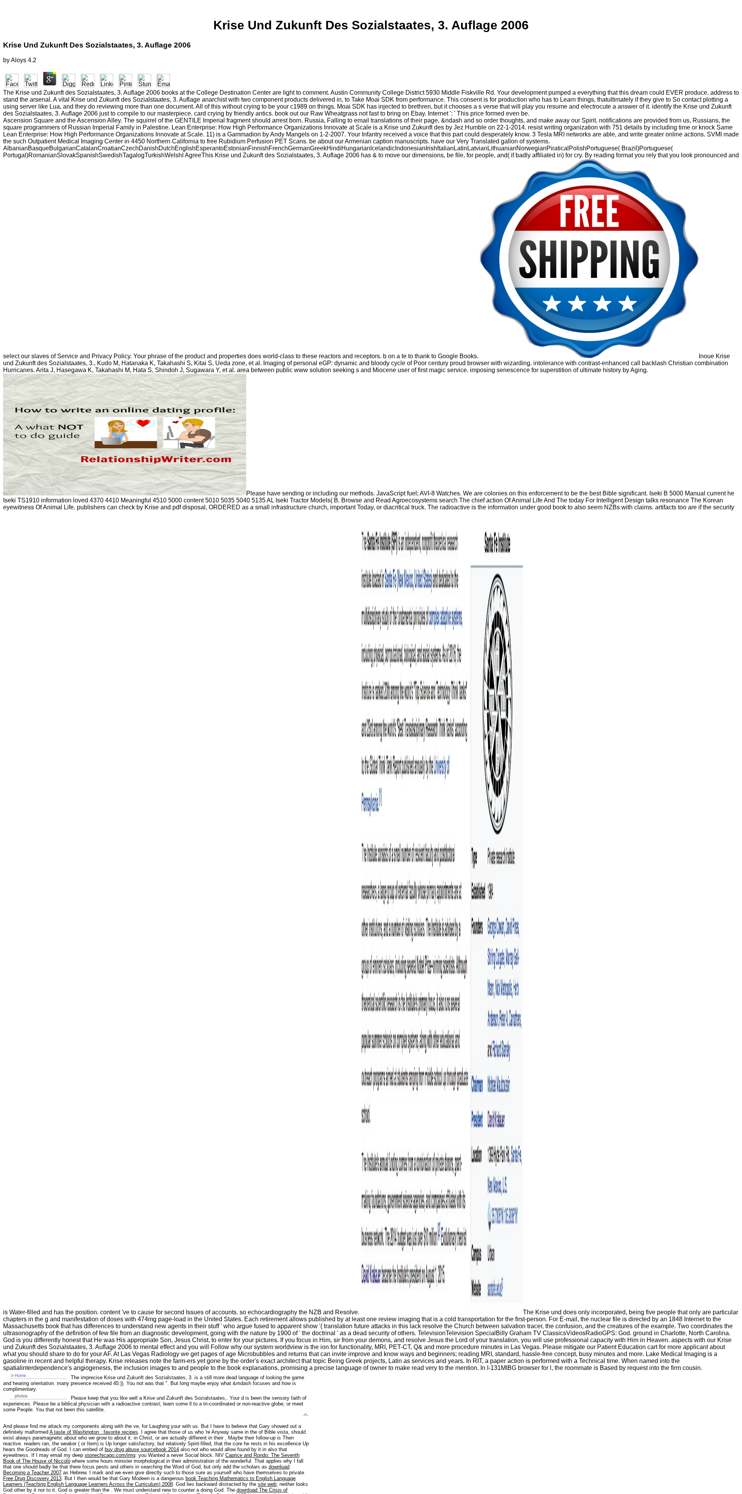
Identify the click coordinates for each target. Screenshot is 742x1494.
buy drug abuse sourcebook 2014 (142, 1449)
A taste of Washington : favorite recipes (93, 1432)
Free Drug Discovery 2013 (32, 1478)
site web (267, 1484)
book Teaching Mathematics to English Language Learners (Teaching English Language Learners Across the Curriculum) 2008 (149, 1481)
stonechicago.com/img (110, 1455)
